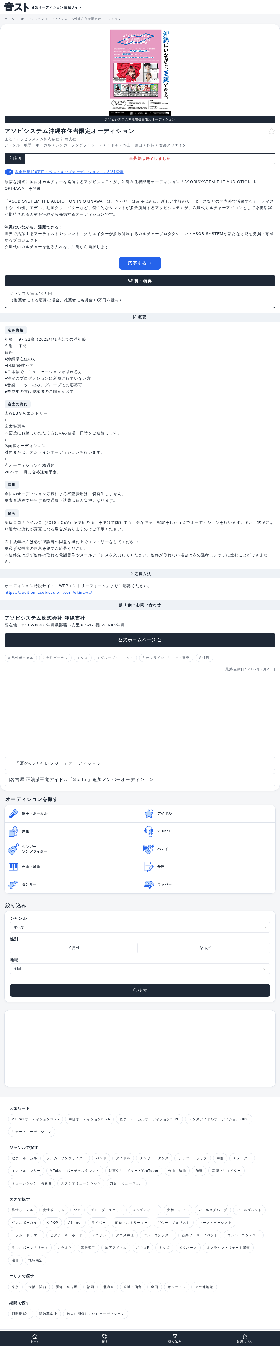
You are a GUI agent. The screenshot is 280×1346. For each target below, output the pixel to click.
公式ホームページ (137, 640)
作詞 (151, 145)
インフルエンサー (26, 1171)
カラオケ (64, 1248)
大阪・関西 (37, 1287)
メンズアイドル (145, 1210)
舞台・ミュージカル (126, 1183)
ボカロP (143, 1248)
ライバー (98, 1223)
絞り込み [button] (175, 1341)
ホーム (35, 1341)
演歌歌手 (88, 1248)
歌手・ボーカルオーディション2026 (149, 1119)
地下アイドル (116, 1248)
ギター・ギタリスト (173, 1223)
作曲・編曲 (132, 145)
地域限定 (35, 1260)
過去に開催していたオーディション (96, 1314)
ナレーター (242, 1158)
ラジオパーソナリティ (30, 1248)
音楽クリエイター (174, 145)
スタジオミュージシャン (81, 1183)
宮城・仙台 (133, 1287)
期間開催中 (21, 1314)
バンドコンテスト (157, 1235)
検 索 (142, 990)
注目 (206, 658)
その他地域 (204, 1287)
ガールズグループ (212, 1210)
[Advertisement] (140, 714)
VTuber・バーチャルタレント (74, 1171)
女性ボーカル (57, 658)
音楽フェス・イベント (200, 1235)
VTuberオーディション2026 (35, 1119)
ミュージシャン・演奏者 (32, 1183)
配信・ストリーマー (131, 1223)
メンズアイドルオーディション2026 (219, 1119)
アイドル (111, 145)
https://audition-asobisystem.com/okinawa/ (48, 592)
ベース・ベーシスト (215, 1223)
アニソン (99, 1235)
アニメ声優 (125, 1235)
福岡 (90, 1287)
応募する (137, 263)
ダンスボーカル (24, 1223)
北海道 (108, 1287)
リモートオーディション (32, 1132)
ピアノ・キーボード (66, 1235)
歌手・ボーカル (37, 145)
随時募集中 (48, 1314)
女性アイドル (178, 1210)
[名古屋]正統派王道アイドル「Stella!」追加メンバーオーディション (84, 779)
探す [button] (105, 1341)
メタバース (188, 1248)
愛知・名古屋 (67, 1287)
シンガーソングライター (77, 145)
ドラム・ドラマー (26, 1235)
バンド (101, 1158)
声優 (220, 1158)
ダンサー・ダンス (154, 1158)
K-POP (52, 1223)
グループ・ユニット (117, 658)
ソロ (84, 658)
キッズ (164, 1248)
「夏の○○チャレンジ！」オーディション (55, 763)
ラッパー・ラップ (192, 1158)
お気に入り (245, 1341)
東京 (15, 1287)
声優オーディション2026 (89, 1119)
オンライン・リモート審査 (167, 658)
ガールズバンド (249, 1210)
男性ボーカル (23, 658)
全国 (154, 1287)
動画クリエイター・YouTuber (134, 1171)
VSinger (75, 1223)
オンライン (177, 1287)
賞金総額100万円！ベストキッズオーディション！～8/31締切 (69, 172)
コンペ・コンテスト (243, 1235)
